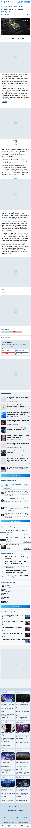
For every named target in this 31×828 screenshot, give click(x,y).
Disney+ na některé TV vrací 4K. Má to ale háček (18, 451)
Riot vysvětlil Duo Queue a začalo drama (7, 771)
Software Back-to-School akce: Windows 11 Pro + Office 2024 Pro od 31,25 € (22, 801)
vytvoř (13, 346)
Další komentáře (15, 521)
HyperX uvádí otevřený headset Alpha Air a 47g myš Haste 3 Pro (18, 421)
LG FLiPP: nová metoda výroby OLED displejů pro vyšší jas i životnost (17, 467)
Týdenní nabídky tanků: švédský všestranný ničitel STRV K (22, 762)
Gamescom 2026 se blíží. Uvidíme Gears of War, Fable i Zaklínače (7, 704)
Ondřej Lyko (9, 424)
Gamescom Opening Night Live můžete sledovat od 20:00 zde (12, 616)
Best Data (21, 6)
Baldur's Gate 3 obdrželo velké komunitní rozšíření (22, 742)
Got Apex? (4, 292)
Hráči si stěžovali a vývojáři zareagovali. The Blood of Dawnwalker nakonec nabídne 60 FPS (22, 705)
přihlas (23, 344)
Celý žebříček (15, 606)
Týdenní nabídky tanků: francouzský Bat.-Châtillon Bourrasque (22, 768)
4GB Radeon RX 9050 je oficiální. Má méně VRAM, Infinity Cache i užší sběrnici (17, 460)
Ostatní (10, 6)
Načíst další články (15, 475)
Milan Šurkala (10, 401)
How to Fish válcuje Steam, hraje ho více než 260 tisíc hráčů (7, 710)
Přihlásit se (27, 2)
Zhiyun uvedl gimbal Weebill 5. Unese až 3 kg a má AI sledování (22, 795)
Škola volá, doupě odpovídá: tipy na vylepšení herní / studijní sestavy (17, 428)
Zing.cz (3, 618)
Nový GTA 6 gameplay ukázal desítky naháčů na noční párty (12, 628)
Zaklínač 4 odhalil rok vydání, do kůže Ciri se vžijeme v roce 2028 (7, 801)
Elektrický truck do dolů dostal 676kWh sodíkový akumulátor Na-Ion (18, 405)
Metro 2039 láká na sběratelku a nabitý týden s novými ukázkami (12, 622)
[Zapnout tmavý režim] (22, 2)
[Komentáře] (28, 15)
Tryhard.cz (4, 641)
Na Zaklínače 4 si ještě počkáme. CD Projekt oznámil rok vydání (22, 711)
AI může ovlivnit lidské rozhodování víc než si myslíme (6, 745)
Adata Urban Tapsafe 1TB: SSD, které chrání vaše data (18, 397)
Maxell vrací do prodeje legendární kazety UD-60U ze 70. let (7, 734)
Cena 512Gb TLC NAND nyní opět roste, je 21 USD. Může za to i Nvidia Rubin (18, 444)
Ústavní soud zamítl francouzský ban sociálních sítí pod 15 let (18, 436)
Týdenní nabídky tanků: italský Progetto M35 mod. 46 (22, 773)
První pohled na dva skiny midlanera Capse (13, 639)
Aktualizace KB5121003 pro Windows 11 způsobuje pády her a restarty (18, 413)
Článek (6, 6)
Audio (15, 6)
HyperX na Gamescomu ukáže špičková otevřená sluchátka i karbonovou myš (7, 740)
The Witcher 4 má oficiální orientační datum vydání (12, 634)
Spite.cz (3, 630)
